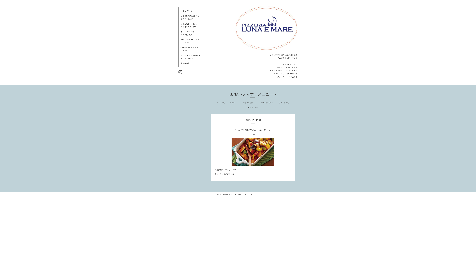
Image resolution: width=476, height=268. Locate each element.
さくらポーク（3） (268, 103)
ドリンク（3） (253, 107)
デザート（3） (284, 103)
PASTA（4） (234, 103)
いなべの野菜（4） (250, 103)
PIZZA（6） (221, 103)
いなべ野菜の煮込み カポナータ (253, 129)
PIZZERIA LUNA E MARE (232, 195)
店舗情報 (184, 63)
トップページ (186, 10)
